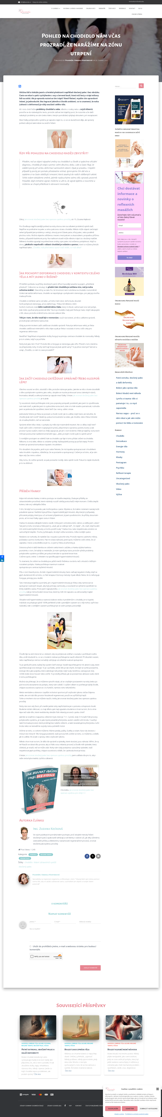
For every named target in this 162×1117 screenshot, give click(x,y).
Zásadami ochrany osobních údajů (127, 246)
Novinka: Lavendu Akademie (73, 8)
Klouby (119, 457)
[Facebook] (2, 556)
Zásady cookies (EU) (54, 1106)
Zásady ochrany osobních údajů (31, 1106)
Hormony (120, 451)
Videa (118, 489)
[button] (157, 1089)
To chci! (129, 258)
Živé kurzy (112, 8)
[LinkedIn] (2, 560)
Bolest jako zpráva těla (126, 388)
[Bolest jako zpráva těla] (81, 1027)
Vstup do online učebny (40, 2)
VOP (70, 1106)
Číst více (37, 1074)
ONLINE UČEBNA (137, 14)
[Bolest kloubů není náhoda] (124, 1027)
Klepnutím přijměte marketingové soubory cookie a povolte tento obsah (79, 776)
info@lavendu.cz (26, 2)
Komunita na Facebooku (136, 1)
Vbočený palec (25, 858)
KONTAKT (132, 8)
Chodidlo (33, 854)
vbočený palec (25, 866)
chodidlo (29, 862)
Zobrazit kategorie (148, 1108)
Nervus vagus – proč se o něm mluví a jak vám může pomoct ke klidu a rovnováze (129, 418)
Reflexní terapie (46, 854)
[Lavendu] (25, 11)
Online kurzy (90, 8)
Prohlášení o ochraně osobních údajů (136, 1114)
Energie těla (121, 446)
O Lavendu (55, 8)
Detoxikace (121, 441)
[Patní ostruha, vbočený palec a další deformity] (38, 1027)
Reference (122, 8)
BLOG (140, 8)
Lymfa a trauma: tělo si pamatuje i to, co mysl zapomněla (127, 403)
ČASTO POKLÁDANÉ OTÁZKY (95, 1106)
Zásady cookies (119, 1114)
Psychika (120, 467)
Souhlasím (113, 1108)
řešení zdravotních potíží (45, 862)
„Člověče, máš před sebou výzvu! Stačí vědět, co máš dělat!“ (57, 247)
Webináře (102, 8)
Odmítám (130, 1108)
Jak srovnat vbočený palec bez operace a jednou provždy (47, 219)
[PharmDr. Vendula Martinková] (23, 878)
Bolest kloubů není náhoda (128, 393)
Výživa (119, 494)
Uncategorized (123, 478)
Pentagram (121, 462)
